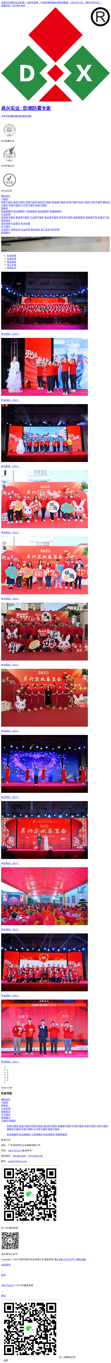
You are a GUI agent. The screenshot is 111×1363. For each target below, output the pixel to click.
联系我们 (5, 232)
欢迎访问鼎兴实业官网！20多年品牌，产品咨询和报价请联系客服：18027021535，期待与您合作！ (51, 2)
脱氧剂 (4, 208)
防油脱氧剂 (7, 211)
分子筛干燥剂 (28, 205)
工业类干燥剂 (37, 217)
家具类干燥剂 (66, 217)
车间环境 (55, 229)
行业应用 (5, 214)
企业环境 (25, 229)
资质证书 (15, 229)
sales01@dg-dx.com (17, 1161)
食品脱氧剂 (79, 217)
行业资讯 (15, 223)
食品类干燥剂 (22, 217)
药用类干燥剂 (8, 217)
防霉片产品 (103, 217)
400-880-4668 (18, 5)
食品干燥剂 (19, 202)
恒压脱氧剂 (43, 211)
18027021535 (14, 1150)
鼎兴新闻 (5, 223)
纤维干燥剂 (14, 205)
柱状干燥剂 (84, 202)
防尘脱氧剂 (19, 211)
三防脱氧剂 (31, 211)
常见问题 (25, 223)
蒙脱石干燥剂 (14, 1129)
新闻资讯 (5, 220)
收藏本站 (5, 5)
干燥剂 (4, 199)
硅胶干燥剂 (7, 202)
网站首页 (5, 196)
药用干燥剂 (31, 202)
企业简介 (5, 229)
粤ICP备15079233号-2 (65, 1259)
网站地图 (81, 1259)
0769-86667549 (35, 1156)
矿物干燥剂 (72, 202)
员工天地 (45, 229)
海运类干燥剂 (51, 217)
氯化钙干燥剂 (44, 202)
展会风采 (35, 229)
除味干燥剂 (41, 205)
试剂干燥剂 (96, 202)
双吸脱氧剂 (55, 211)
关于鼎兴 (5, 226)
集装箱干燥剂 (59, 202)
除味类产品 (91, 217)
